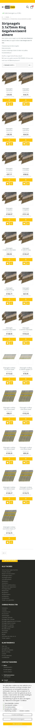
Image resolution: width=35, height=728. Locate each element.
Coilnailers (5, 608)
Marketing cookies (10, 711)
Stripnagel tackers (7, 577)
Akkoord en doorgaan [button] (17, 719)
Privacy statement (7, 655)
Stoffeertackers (6, 594)
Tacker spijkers (6, 638)
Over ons (4, 646)
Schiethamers (5, 598)
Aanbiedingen (5, 615)
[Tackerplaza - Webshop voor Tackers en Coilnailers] (10, 7)
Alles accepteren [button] (17, 724)
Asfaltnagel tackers (7, 575)
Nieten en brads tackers (8, 573)
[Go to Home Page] (2, 17)
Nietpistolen (5, 590)
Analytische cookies (11, 709)
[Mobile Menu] (3, 7)
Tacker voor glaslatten (8, 600)
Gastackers (5, 583)
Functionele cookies (11, 705)
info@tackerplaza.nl (9, 682)
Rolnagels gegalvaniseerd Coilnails (11, 621)
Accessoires (5, 613)
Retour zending (6, 652)
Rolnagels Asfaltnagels (8, 627)
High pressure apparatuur (9, 587)
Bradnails (4, 632)
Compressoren (6, 612)
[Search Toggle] (27, 7)
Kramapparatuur (6, 588)
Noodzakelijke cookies (12, 703)
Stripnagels (5, 630)
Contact (4, 653)
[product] (9, 78)
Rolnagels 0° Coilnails (8, 625)
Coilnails (4, 610)
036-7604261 (7, 677)
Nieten (3, 634)
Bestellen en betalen (7, 650)
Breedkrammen (6, 628)
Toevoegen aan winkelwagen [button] (9, 100)
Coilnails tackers (6, 572)
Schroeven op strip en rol (9, 636)
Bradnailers (5, 592)
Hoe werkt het (5, 648)
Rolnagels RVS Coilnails (8, 619)
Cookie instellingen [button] (17, 715)
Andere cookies (24, 711)
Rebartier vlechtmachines (9, 585)
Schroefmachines (6, 579)
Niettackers (5, 581)
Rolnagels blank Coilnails (8, 623)
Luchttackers (5, 596)
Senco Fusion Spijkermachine (10, 570)
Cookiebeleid (5, 657)
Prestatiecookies (10, 707)
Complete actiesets (7, 617)
